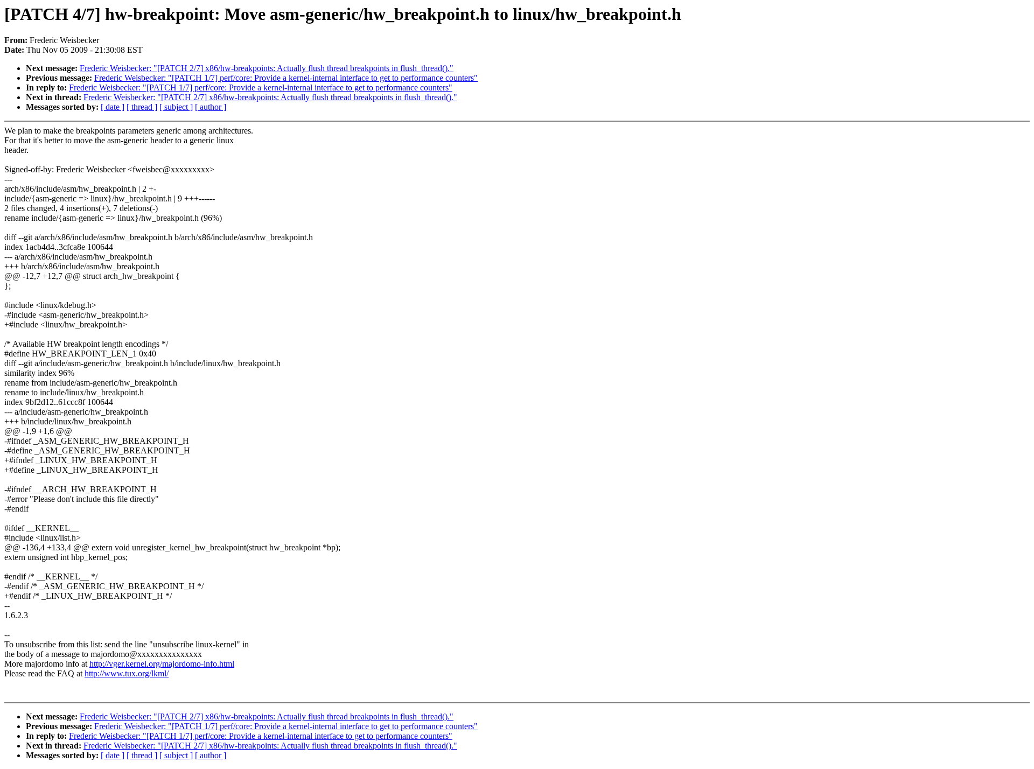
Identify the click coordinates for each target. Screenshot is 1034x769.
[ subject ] (176, 106)
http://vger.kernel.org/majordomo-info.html (161, 663)
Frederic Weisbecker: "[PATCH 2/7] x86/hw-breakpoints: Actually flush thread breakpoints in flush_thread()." (266, 68)
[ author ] (210, 106)
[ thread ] (142, 106)
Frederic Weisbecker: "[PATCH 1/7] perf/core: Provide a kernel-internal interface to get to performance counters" (286, 77)
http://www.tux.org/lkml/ (127, 673)
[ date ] (112, 106)
